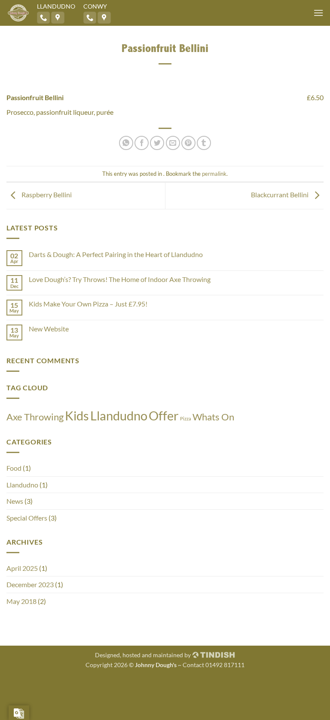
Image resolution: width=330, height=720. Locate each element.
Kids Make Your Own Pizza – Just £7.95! (88, 304)
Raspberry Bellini (46, 194)
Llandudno (118, 415)
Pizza (185, 418)
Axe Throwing (35, 417)
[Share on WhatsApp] (126, 143)
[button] (318, 12)
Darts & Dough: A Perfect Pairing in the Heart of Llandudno (116, 254)
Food (13, 468)
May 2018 (21, 601)
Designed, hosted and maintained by (143, 655)
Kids (77, 415)
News (14, 501)
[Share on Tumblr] (204, 143)
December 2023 (30, 584)
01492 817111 (224, 664)
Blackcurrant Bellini (280, 194)
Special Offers (26, 518)
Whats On (213, 417)
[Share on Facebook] (141, 143)
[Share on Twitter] (157, 143)
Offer (164, 415)
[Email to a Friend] (173, 143)
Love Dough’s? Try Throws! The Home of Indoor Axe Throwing (120, 279)
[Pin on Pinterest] (188, 143)
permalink (214, 173)
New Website (49, 329)
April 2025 (22, 568)
